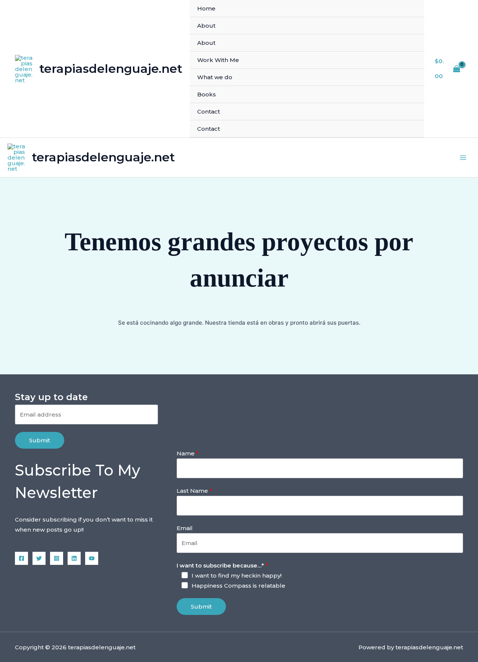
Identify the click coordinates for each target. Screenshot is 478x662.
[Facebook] (21, 558)
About (206, 25)
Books (206, 94)
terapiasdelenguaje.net (110, 68)
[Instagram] (56, 558)
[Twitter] (39, 558)
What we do (214, 77)
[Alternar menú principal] (463, 157)
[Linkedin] (74, 558)
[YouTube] (91, 558)
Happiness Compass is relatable (238, 585)
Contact (208, 111)
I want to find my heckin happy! (237, 575)
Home (206, 8)
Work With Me (218, 60)
